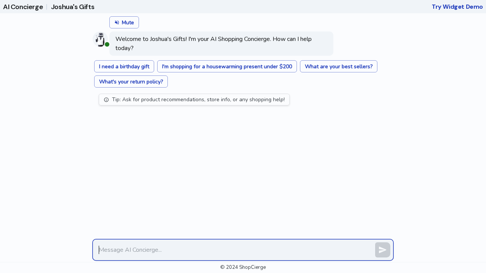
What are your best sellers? (338, 66)
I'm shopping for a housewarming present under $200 (227, 66)
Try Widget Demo (457, 7)
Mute (128, 22)
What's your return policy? (131, 81)
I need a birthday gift (124, 66)
